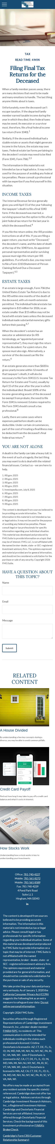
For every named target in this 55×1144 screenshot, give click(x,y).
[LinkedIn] (27, 904)
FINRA (7, 1030)
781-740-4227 (32, 874)
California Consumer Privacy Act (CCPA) (26, 994)
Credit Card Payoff (15, 789)
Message (7, 620)
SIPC (15, 1030)
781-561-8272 (32, 878)
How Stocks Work (14, 848)
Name (5, 582)
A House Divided (14, 730)
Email (5, 601)
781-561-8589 (32, 882)
